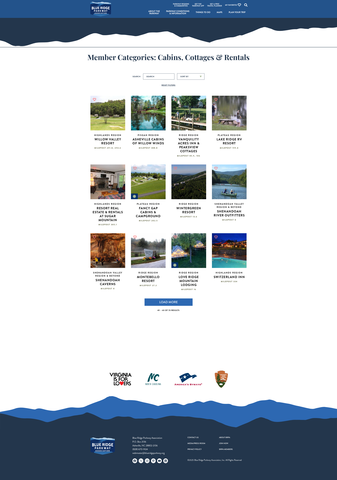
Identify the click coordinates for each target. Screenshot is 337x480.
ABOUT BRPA (224, 437)
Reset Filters (168, 85)
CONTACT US (193, 437)
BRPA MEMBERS (226, 449)
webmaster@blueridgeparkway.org (148, 453)
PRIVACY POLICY (194, 449)
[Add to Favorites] (94, 99)
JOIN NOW (223, 443)
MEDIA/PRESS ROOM (196, 443)
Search (137, 76)
